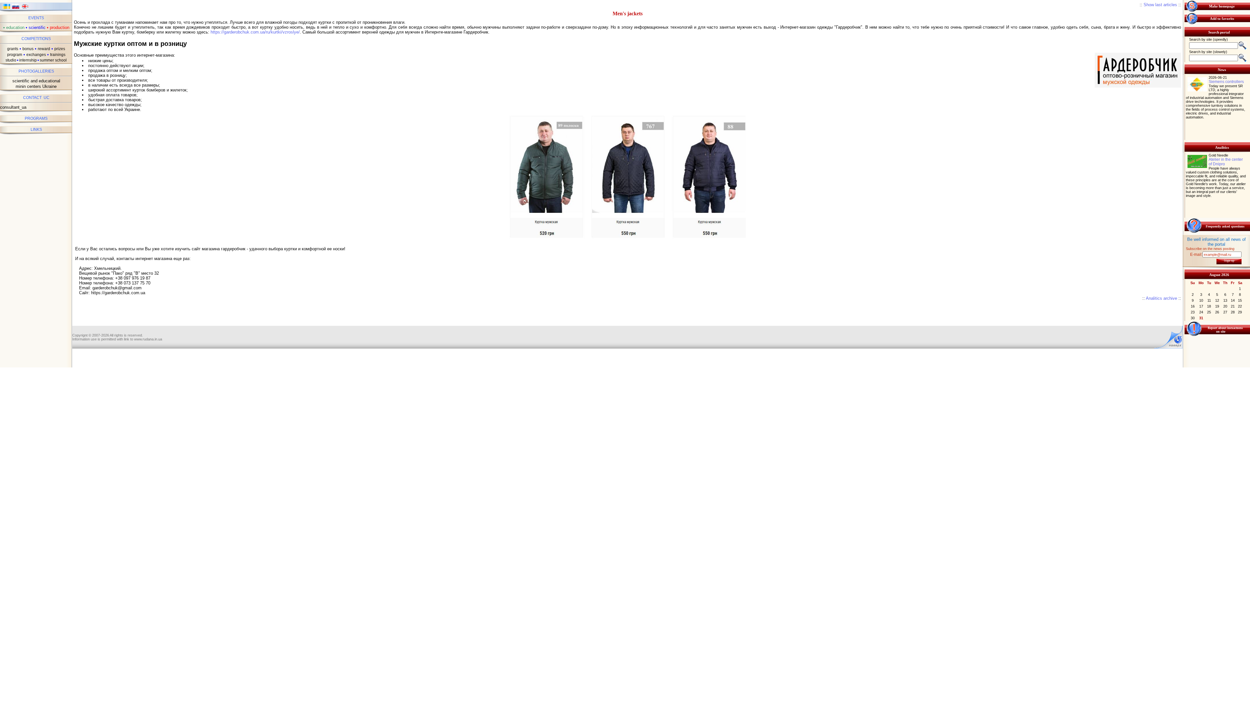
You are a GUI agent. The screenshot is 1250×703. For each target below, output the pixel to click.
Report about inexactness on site (1225, 329)
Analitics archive (1161, 298)
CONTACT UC (36, 97)
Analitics (1222, 147)
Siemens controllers (1226, 81)
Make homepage (1222, 6)
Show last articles (1160, 4)
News (1222, 70)
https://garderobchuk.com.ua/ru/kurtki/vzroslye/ (255, 32)
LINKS (36, 129)
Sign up (1229, 260)
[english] (25, 8)
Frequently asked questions (1225, 226)
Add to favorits (1222, 19)
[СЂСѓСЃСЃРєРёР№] (16, 8)
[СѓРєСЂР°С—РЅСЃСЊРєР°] (6, 8)
